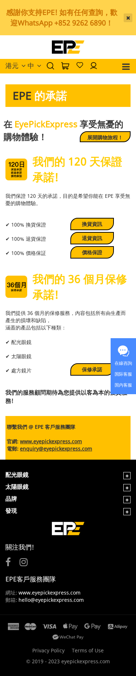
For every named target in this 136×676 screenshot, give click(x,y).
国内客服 (123, 385)
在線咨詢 (123, 363)
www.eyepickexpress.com (49, 592)
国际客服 (123, 374)
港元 (11, 65)
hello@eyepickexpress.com (51, 599)
